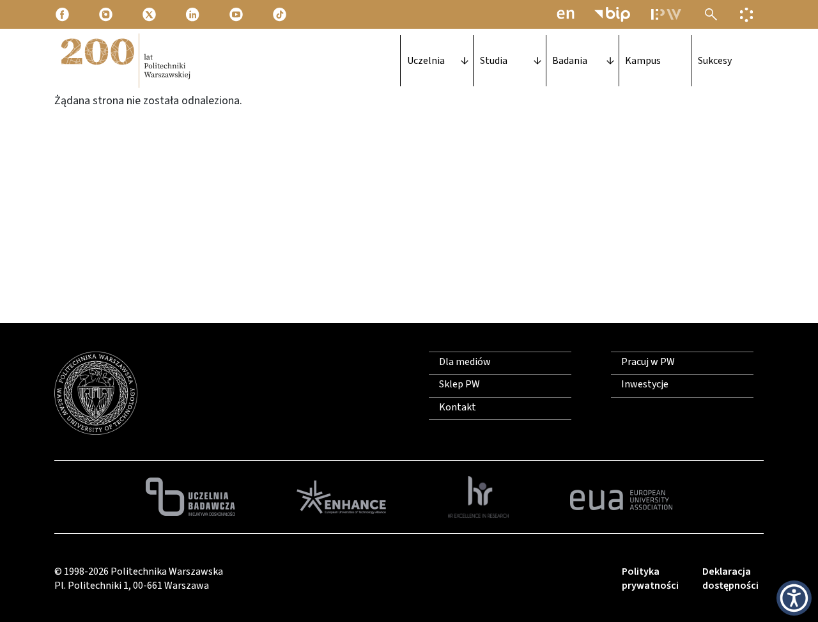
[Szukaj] (711, 14)
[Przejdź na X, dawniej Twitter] (150, 14)
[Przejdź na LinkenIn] (194, 14)
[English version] (565, 14)
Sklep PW (459, 384)
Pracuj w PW (648, 362)
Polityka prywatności (650, 578)
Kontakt (457, 407)
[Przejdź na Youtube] (237, 14)
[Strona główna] (124, 61)
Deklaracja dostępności (730, 578)
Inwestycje (644, 384)
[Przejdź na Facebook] (63, 14)
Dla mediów (465, 362)
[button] (794, 598)
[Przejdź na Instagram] (107, 14)
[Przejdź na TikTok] (280, 14)
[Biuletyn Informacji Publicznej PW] (612, 14)
